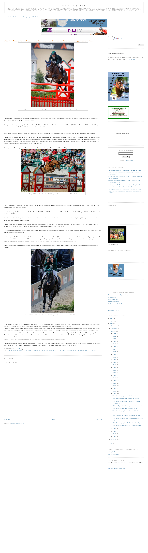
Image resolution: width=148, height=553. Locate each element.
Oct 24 (115, 346)
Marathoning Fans (113, 299)
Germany (35, 350)
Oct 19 (115, 360)
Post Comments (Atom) (17, 423)
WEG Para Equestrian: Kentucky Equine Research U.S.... (127, 406)
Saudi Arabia (70, 350)
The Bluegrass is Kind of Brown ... (117, 304)
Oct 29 (115, 336)
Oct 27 (115, 341)
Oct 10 (115, 380)
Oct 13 (115, 375)
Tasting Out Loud (112, 452)
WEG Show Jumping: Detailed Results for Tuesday (126, 423)
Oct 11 (115, 378)
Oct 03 (115, 431)
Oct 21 (115, 354)
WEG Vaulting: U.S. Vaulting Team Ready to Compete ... (127, 415)
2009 (111, 443)
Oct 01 (115, 436)
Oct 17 (115, 365)
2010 (111, 323)
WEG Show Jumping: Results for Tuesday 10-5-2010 (126, 425)
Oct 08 (115, 386)
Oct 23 (115, 349)
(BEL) (10, 350)
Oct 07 (115, 388)
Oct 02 (115, 434)
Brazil (30, 350)
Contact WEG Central (14, 17)
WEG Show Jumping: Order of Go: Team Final (125, 396)
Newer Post (7, 419)
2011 (111, 321)
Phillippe (62, 350)
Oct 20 (115, 357)
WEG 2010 (88, 350)
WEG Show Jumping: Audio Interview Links (124, 408)
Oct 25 (115, 344)
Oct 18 (115, 362)
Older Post (99, 419)
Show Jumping (80, 350)
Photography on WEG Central (31, 17)
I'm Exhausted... (112, 297)
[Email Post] (22, 348)
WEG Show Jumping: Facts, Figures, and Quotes (125, 398)
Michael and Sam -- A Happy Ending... (118, 295)
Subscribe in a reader (113, 310)
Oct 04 (115, 429)
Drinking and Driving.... (114, 301)
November (114, 328)
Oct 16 (115, 367)
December (114, 326)
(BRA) (15, 350)
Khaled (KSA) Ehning (46, 350)
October (113, 331)
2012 (111, 318)
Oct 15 (115, 370)
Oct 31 (115, 333)
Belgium (24, 350)
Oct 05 (115, 394)
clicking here (131, 59)
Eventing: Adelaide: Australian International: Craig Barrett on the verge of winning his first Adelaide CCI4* (125, 186)
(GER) (19, 350)
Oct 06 (115, 391)
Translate (120, 39)
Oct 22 (115, 352)
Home (3, 17)
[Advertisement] (40, 412)
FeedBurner (129, 160)
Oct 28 (115, 339)
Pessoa (55, 350)
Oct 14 (115, 373)
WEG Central (74, 5)
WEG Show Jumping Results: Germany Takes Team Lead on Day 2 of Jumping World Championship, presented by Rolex (48, 41)
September (114, 440)
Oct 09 (115, 383)
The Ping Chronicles (113, 454)
